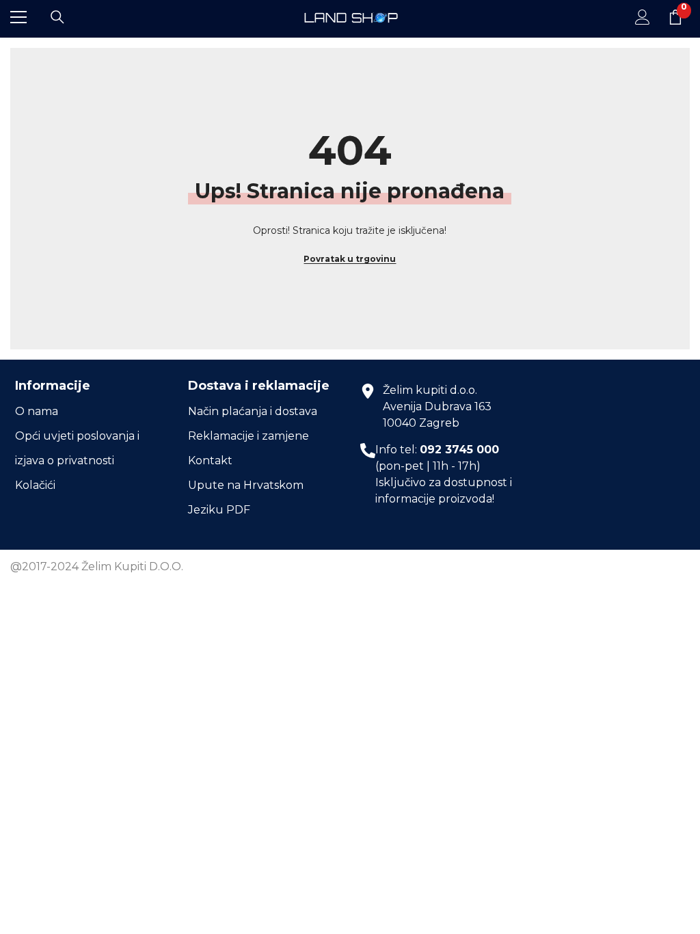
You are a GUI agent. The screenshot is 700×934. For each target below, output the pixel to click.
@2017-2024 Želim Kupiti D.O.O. (96, 566)
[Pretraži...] (57, 17)
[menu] (18, 17)
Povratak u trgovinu (350, 259)
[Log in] (642, 17)
